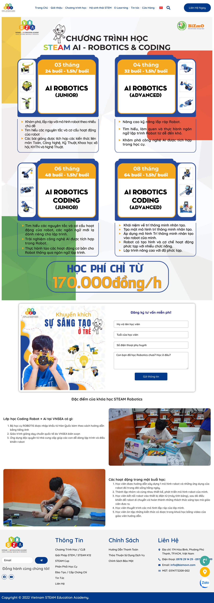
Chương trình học (75, 7)
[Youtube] (11, 577)
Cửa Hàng (148, 7)
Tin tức (135, 7)
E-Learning (121, 7)
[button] (168, 8)
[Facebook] (4, 577)
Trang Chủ (41, 7)
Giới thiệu (56, 7)
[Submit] (41, 560)
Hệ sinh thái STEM (100, 7)
